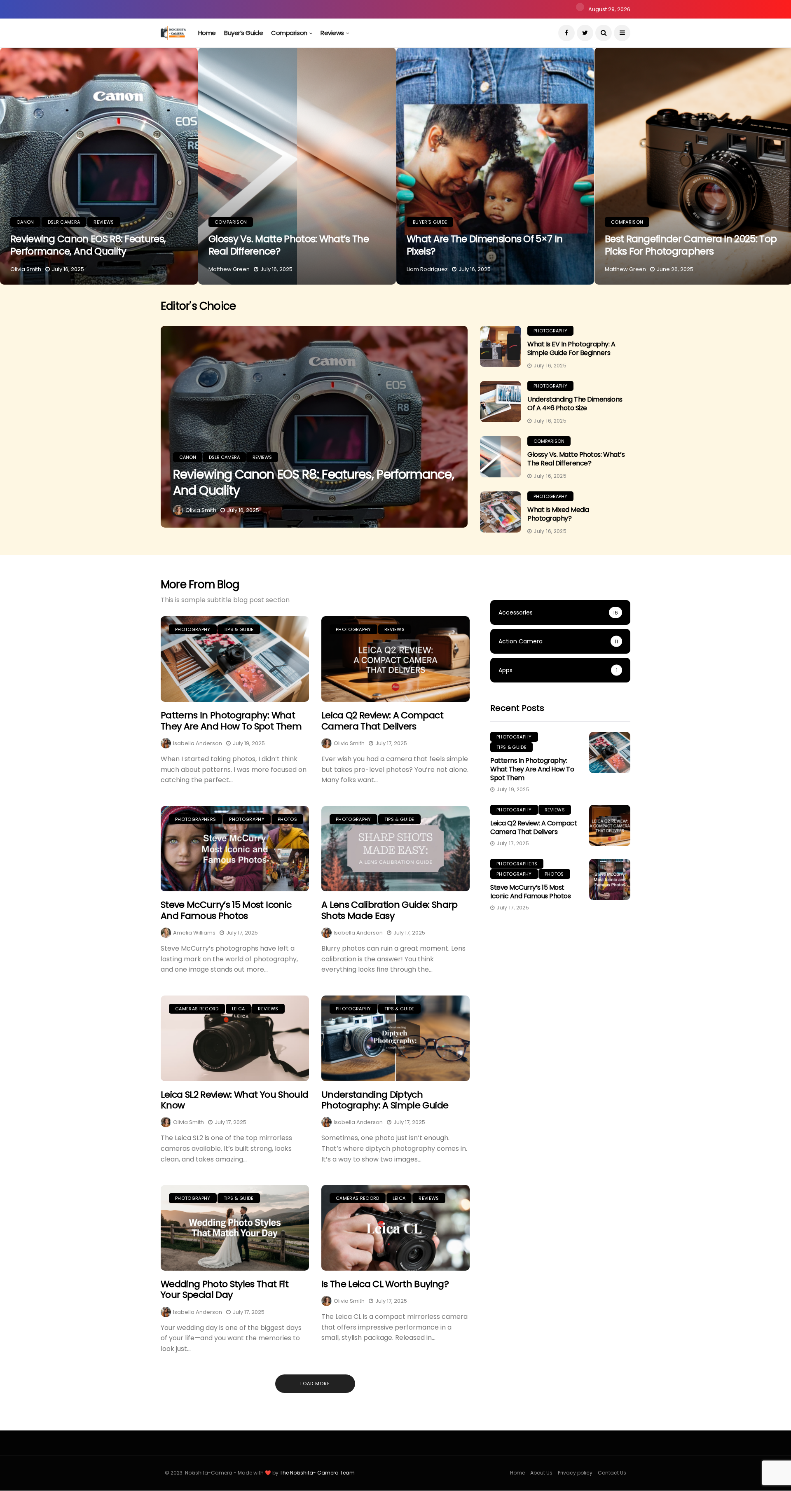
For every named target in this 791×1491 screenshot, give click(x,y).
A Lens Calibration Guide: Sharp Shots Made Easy (389, 910)
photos (287, 819)
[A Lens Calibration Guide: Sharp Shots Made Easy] (395, 849)
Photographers (195, 819)
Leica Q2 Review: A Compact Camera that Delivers (382, 720)
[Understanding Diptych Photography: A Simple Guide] (395, 1038)
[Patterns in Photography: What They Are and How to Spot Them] (235, 659)
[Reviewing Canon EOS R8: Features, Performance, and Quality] (99, 166)
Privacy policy (575, 1472)
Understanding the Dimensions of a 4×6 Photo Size (575, 404)
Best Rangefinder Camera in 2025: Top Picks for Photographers (691, 245)
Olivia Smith (25, 269)
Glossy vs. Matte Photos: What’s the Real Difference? (288, 245)
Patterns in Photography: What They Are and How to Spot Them (231, 720)
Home (207, 32)
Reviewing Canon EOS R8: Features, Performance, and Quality (88, 245)
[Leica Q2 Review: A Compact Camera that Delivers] (395, 659)
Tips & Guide (239, 629)
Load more (315, 1383)
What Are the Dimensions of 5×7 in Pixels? (484, 245)
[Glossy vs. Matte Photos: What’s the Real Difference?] (297, 166)
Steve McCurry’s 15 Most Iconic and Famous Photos (226, 910)
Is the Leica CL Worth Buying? (385, 1284)
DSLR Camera (64, 222)
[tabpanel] (99, 166)
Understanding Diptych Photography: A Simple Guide (384, 1100)
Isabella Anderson (197, 743)
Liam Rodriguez (427, 269)
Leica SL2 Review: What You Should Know (234, 1100)
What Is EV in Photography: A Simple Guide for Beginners (571, 348)
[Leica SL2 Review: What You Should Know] (235, 1038)
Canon (25, 222)
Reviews (332, 32)
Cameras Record (197, 1008)
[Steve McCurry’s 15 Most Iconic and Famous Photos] (235, 849)
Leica (238, 1008)
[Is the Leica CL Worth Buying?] (395, 1228)
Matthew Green (229, 269)
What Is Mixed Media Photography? (558, 514)
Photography (550, 330)
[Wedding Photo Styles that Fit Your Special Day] (235, 1228)
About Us (541, 1472)
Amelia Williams (194, 933)
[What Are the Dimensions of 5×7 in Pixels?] (495, 166)
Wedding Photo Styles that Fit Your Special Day (224, 1289)
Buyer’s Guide (243, 32)
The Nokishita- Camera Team (317, 1472)
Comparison (289, 32)
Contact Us (612, 1472)
